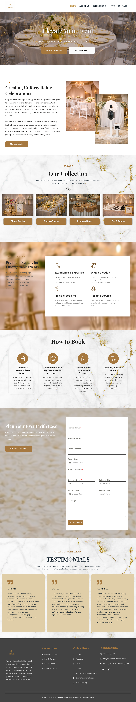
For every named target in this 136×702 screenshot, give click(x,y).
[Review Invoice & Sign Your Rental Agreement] (53, 358)
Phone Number (75, 438)
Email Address (75, 449)
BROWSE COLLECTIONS (54, 50)
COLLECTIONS (99, 6)
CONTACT (122, 6)
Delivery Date (75, 480)
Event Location (75, 470)
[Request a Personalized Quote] (22, 358)
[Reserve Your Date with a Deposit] (83, 358)
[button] (100, 6)
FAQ (113, 6)
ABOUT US (84, 6)
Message (72, 501)
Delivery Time (105, 480)
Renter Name (74, 428)
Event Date (73, 459)
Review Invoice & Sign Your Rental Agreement (52, 370)
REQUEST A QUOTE (82, 50)
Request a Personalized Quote (22, 370)
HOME (73, 6)
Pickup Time (104, 490)
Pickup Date (74, 490)
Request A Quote (75, 522)
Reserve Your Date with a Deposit (83, 370)
